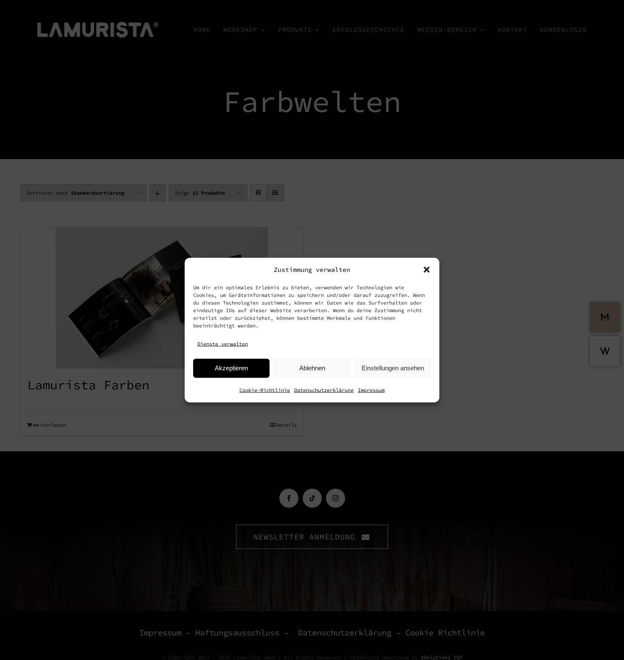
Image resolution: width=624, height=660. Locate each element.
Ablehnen (312, 368)
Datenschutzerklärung (324, 389)
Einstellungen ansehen (393, 368)
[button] (426, 270)
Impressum (371, 389)
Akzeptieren (231, 368)
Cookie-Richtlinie (264, 389)
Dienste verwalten (222, 344)
